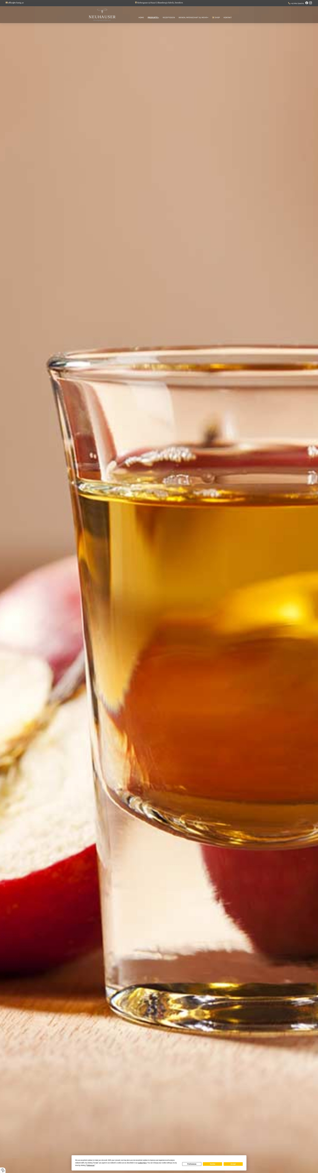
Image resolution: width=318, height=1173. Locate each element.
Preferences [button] (90, 1165)
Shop (217, 17)
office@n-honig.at (16, 2)
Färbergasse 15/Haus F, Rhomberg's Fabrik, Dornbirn (160, 2)
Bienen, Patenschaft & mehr (193, 17)
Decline (212, 1164)
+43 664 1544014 (297, 3)
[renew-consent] (3, 1170)
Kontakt (228, 17)
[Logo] (104, 14)
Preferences (191, 1164)
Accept (233, 1164)
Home (141, 17)
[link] (151, 18)
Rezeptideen (169, 17)
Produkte (153, 17)
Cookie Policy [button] (142, 1163)
